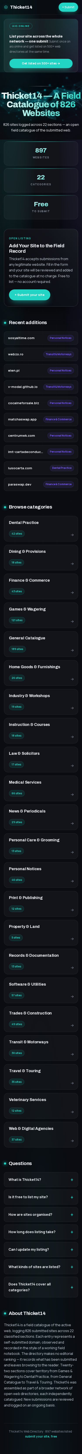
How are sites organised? (30, 1214)
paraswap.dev (19, 484)
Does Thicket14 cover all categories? (30, 1287)
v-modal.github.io (23, 386)
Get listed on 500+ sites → (41, 63)
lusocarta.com (20, 468)
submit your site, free (41, 1436)
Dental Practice (62, 467)
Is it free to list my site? (28, 1197)
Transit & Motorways (59, 354)
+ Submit (68, 7)
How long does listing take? (32, 1231)
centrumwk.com (21, 435)
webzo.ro (15, 354)
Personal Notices (61, 338)
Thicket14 (21, 7)
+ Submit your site (30, 294)
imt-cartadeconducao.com (26, 452)
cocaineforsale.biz (23, 403)
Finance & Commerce (59, 419)
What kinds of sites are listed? (34, 1266)
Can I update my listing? (29, 1249)
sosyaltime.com (21, 338)
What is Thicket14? (25, 1179)
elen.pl (13, 370)
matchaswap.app (22, 419)
